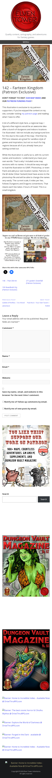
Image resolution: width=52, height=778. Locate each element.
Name (6, 356)
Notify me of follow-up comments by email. (25, 401)
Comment (8, 328)
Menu (26, 42)
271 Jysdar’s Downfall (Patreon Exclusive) (34, 282)
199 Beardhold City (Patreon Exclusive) (9, 288)
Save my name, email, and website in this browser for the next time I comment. (22, 393)
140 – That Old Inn (9, 281)
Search (5, 494)
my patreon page (29, 113)
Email (5, 367)
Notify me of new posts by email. (20, 408)
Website (6, 378)
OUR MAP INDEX (33, 98)
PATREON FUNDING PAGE (19, 101)
